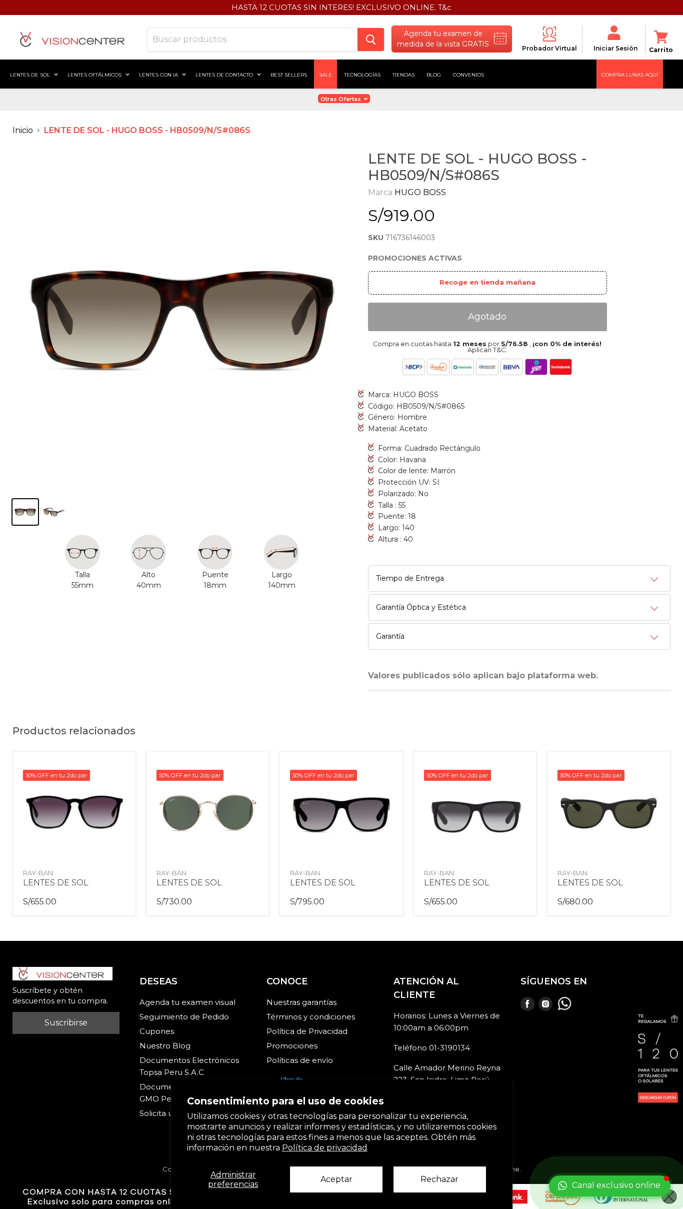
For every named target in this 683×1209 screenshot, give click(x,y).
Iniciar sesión (616, 48)
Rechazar (439, 1179)
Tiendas (403, 74)
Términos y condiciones (310, 1016)
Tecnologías (362, 74)
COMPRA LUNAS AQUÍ (630, 74)
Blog (433, 74)
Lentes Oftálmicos (95, 74)
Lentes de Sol (31, 74)
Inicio (22, 130)
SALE (325, 74)
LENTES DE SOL (55, 882)
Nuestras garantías (301, 1002)
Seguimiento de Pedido (184, 1016)
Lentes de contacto (225, 74)
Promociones (292, 1045)
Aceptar (336, 1179)
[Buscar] (371, 39)
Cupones (157, 1031)
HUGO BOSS (420, 192)
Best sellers (288, 74)
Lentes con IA (159, 74)
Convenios (468, 74)
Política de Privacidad (307, 1031)
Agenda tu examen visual (188, 1002)
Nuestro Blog (165, 1045)
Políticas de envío (299, 1060)
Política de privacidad (325, 1147)
